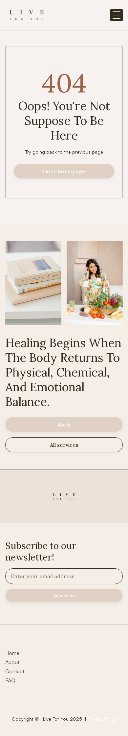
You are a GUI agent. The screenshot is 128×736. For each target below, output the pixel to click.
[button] (116, 15)
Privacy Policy (102, 719)
